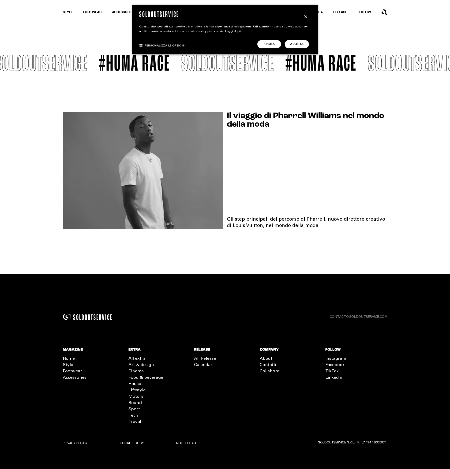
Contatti (268, 365)
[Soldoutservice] (67, 317)
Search (384, 12)
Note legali (186, 443)
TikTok (332, 371)
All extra (137, 359)
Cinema (136, 371)
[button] (162, 45)
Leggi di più (233, 31)
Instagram (335, 359)
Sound (135, 403)
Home (69, 359)
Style (68, 12)
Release (340, 12)
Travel (134, 422)
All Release (205, 359)
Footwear (92, 12)
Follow (364, 12)
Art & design (141, 365)
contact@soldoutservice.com (358, 317)
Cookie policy (132, 443)
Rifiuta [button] (269, 44)
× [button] (305, 17)
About (266, 359)
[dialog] (225, 29)
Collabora (269, 371)
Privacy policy (75, 443)
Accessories (123, 12)
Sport (134, 409)
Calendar (203, 365)
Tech (133, 416)
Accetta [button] (297, 44)
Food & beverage (145, 378)
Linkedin (333, 378)
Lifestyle (137, 390)
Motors (135, 397)
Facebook (335, 365)
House (134, 384)
